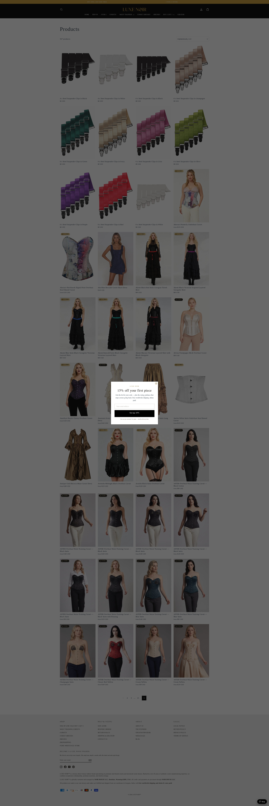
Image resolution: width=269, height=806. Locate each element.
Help (263, 802)
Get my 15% (134, 413)
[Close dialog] (156, 383)
